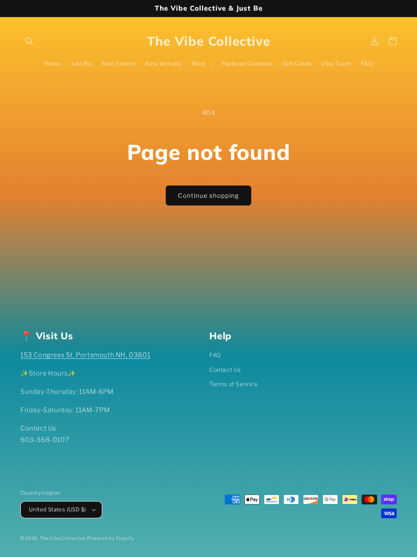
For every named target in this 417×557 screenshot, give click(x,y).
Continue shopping (208, 195)
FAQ (215, 354)
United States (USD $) (57, 509)
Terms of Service (233, 383)
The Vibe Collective (63, 538)
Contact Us (225, 369)
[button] (29, 41)
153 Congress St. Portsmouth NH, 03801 (85, 355)
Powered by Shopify (110, 538)
